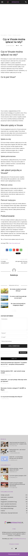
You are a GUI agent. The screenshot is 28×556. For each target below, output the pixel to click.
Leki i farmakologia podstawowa (9, 506)
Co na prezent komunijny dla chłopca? (11, 396)
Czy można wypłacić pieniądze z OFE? (17, 476)
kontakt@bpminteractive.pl (19, 538)
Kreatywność (4, 499)
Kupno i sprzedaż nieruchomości (8, 504)
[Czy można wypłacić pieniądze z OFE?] (4, 477)
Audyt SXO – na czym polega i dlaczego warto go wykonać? (16, 457)
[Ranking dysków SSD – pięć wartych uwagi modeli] (4, 451)
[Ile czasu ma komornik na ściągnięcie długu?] (4, 305)
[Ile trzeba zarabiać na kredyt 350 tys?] (4, 290)
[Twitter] (16, 548)
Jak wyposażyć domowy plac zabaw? (21, 262)
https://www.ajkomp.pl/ (14, 243)
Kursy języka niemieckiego (7, 508)
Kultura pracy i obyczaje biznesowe (9, 513)
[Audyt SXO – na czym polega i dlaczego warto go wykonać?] (4, 458)
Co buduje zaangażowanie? (5, 262)
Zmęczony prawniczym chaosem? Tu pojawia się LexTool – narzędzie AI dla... (18, 443)
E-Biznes (3, 510)
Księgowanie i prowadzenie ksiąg (9, 501)
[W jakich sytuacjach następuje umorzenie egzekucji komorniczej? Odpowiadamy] (4, 484)
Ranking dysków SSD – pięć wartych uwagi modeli (17, 450)
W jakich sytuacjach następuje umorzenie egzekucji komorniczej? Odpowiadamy (17, 484)
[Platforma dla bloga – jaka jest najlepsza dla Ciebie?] (4, 470)
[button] (26, 2)
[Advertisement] (14, 19)
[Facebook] (12, 548)
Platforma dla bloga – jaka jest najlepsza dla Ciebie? (16, 469)
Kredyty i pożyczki (5, 495)
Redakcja (14, 275)
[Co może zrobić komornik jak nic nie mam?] (4, 298)
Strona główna (4, 35)
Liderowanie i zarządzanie (7, 497)
